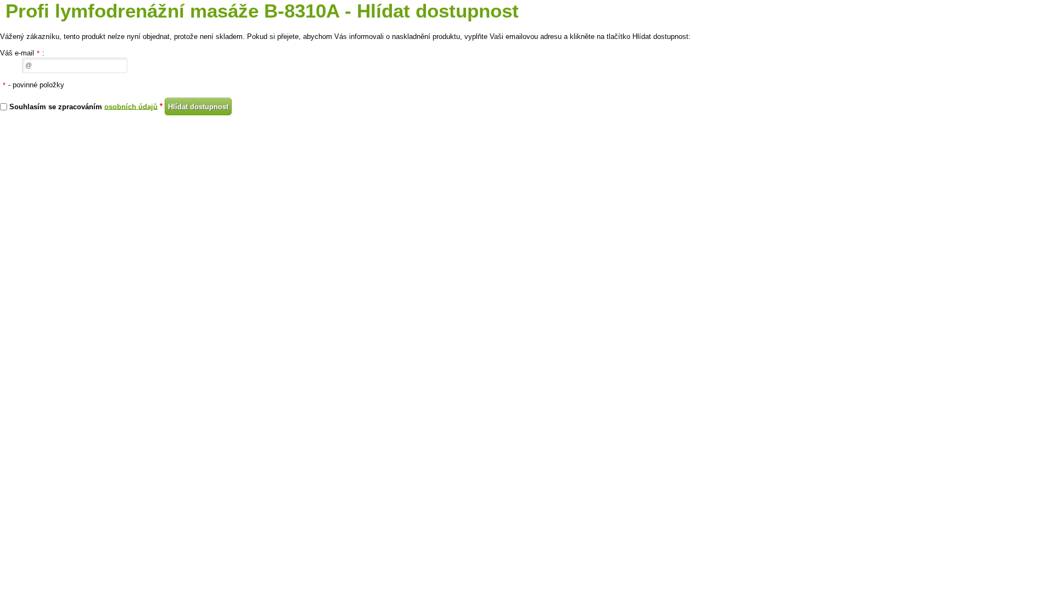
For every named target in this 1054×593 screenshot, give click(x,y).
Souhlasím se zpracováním (83, 106)
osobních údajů (131, 106)
